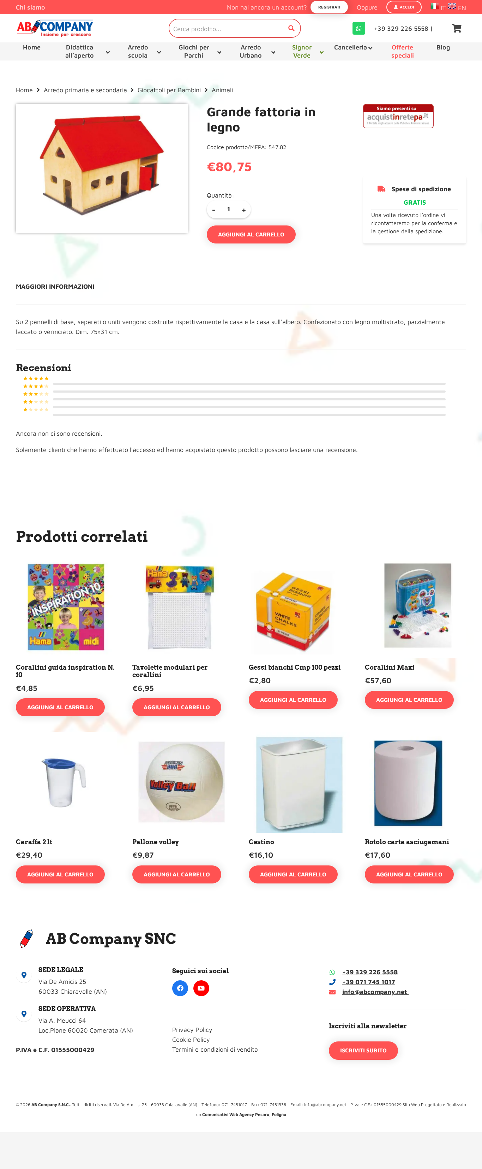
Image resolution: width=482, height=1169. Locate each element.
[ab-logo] (55, 28)
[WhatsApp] (359, 28)
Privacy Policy (192, 1029)
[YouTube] (201, 988)
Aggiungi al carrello (251, 234)
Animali (222, 90)
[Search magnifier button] (291, 28)
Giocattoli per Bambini (169, 90)
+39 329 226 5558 (370, 972)
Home (24, 90)
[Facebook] (180, 988)
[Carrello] (456, 28)
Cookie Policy (191, 1039)
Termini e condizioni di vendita (215, 1049)
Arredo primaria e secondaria (85, 90)
